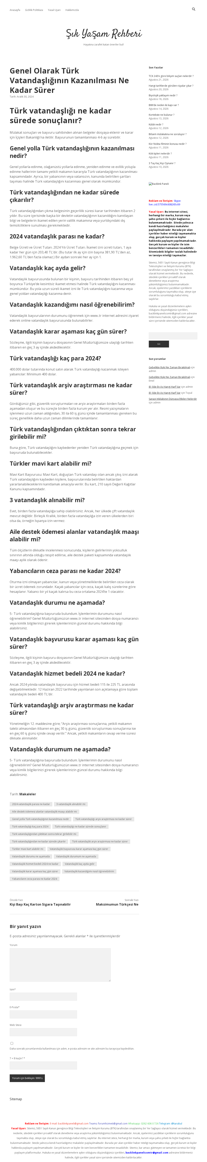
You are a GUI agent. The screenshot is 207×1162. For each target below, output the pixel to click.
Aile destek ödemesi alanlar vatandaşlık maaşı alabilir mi (44, 811)
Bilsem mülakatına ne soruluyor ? (167, 134)
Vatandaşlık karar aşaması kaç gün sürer (35, 871)
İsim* (13, 989)
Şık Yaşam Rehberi (103, 34)
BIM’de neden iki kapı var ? (164, 105)
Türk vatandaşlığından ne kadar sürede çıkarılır (39, 841)
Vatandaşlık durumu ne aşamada (31, 856)
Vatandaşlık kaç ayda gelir (79, 864)
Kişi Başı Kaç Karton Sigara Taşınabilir (40, 904)
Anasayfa (15, 10)
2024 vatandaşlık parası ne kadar (31, 804)
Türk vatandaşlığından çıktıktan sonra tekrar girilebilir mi (44, 834)
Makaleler (27, 794)
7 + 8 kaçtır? (17, 1058)
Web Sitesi (15, 1025)
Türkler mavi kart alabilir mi (27, 849)
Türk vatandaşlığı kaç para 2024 (30, 826)
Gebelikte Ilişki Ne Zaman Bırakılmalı (169, 367)
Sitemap (16, 1099)
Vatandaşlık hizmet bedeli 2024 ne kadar (35, 864)
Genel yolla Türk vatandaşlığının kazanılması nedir (40, 819)
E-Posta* (15, 1007)
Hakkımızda (72, 10)
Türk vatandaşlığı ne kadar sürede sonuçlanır (80, 826)
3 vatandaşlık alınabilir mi (70, 804)
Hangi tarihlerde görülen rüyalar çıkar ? (171, 85)
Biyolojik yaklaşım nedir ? (163, 95)
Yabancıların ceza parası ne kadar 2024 (34, 879)
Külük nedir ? (156, 124)
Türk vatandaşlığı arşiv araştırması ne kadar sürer (103, 819)
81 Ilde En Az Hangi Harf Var (165, 386)
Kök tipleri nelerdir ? (160, 153)
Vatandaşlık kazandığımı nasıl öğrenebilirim (89, 871)
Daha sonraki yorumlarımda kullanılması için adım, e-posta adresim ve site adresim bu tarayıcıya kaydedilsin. (72, 1048)
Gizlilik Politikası (34, 10)
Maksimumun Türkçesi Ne (117, 904)
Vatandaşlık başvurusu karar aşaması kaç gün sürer (79, 849)
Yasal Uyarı (54, 10)
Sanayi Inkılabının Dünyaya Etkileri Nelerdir (173, 399)
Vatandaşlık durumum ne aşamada (76, 856)
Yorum (13, 945)
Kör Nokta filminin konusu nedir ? (167, 144)
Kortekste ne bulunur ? (161, 115)
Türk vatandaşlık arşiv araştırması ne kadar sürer (100, 841)
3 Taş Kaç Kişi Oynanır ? (162, 163)
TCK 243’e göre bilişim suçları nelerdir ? (171, 76)
